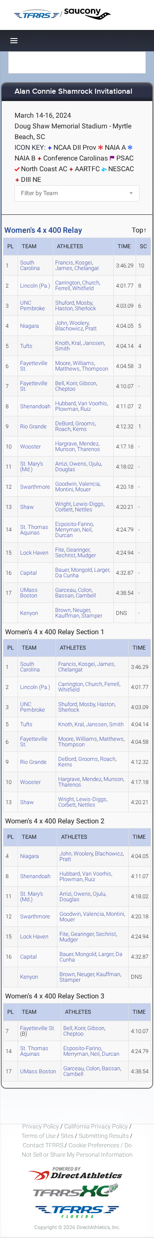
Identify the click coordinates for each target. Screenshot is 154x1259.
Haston (64, 308)
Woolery (83, 853)
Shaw (27, 507)
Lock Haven (34, 552)
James (63, 268)
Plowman (66, 409)
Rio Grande (33, 426)
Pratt (91, 328)
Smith (62, 348)
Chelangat (86, 268)
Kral (76, 343)
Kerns (80, 429)
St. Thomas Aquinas (34, 530)
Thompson (95, 368)
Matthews (67, 368)
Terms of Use (38, 1135)
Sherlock (85, 308)
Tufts (26, 346)
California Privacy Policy (96, 1126)
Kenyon (29, 613)
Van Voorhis (92, 403)
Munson (65, 449)
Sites (67, 1135)
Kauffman (67, 615)
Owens (77, 463)
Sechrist (65, 555)
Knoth (65, 724)
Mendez (91, 779)
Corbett (64, 509)
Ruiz (85, 409)
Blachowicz (69, 328)
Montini (64, 489)
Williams (86, 739)
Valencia (93, 914)
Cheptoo (65, 389)
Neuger (85, 974)
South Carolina (30, 265)
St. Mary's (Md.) (31, 466)
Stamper (91, 615)
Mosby (87, 704)
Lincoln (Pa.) (35, 285)
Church (93, 684)
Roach (63, 429)
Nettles (83, 509)
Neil (87, 529)
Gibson (87, 383)
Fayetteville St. (33, 366)
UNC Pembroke (32, 306)
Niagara (29, 326)
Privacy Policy (40, 1126)
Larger (101, 570)
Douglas (65, 469)
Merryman (75, 1054)
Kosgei (86, 664)
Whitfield (83, 288)
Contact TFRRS (44, 1145)
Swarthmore (35, 487)
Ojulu (95, 463)
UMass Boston (29, 593)
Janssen (93, 343)
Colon (93, 1068)
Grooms (88, 759)
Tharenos (88, 449)
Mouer (83, 489)
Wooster (30, 446)
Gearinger (82, 934)
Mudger (86, 555)
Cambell (86, 595)
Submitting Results (104, 1135)
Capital (28, 573)
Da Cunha (67, 575)
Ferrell (62, 288)
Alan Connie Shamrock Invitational (73, 92)
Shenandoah (35, 406)
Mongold (81, 570)
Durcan (64, 535)
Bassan (64, 595)
